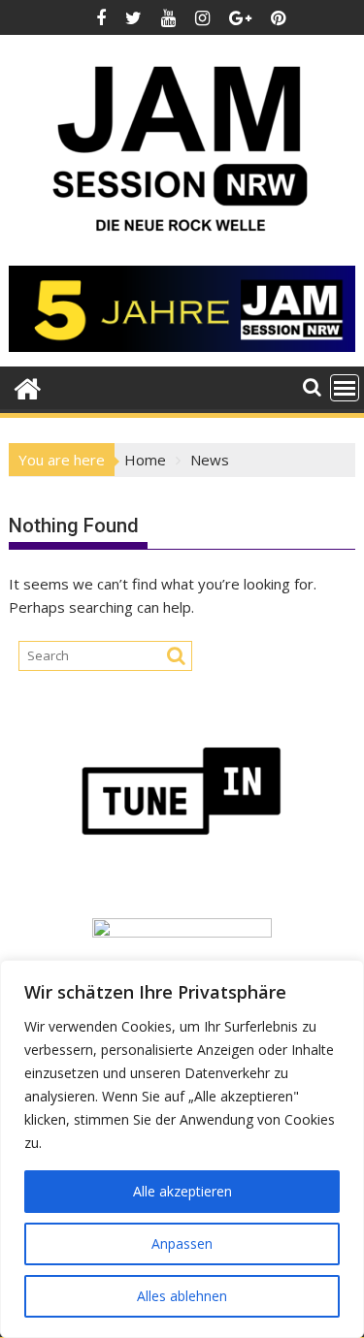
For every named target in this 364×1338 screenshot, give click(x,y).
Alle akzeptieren (182, 1191)
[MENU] (344, 387)
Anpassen (182, 1243)
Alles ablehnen (182, 1296)
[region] (182, 1149)
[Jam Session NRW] (27, 386)
